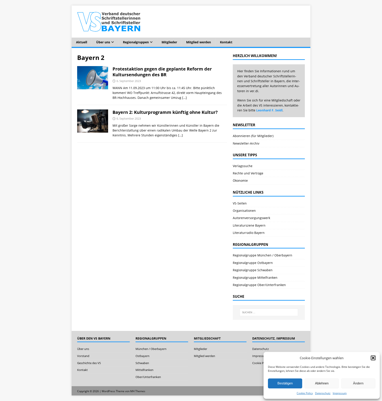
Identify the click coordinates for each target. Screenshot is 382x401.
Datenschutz (322, 393)
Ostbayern (142, 356)
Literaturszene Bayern (249, 225)
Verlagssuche (242, 166)
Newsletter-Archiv (246, 143)
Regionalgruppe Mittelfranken (255, 277)
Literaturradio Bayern (249, 233)
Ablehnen (322, 383)
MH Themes (137, 391)
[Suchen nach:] (268, 312)
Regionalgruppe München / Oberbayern (262, 255)
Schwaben (142, 363)
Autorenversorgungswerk (251, 218)
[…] (184, 97)
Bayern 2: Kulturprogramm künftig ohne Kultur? (165, 112)
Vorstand (83, 356)
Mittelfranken (144, 370)
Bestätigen (285, 383)
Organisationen (244, 210)
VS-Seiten (240, 203)
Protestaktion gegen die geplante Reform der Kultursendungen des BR (162, 72)
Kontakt (226, 42)
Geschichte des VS (89, 363)
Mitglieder (169, 42)
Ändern (358, 383)
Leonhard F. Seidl (269, 110)
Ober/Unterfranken (148, 377)
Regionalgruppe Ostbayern (253, 263)
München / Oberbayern (151, 349)
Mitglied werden (198, 42)
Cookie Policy (305, 393)
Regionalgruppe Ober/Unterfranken (259, 285)
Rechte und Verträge (248, 173)
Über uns (103, 42)
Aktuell (81, 42)
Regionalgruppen (136, 42)
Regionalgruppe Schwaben (253, 270)
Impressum (340, 393)
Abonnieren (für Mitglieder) (253, 136)
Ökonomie (240, 180)
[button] (373, 358)
